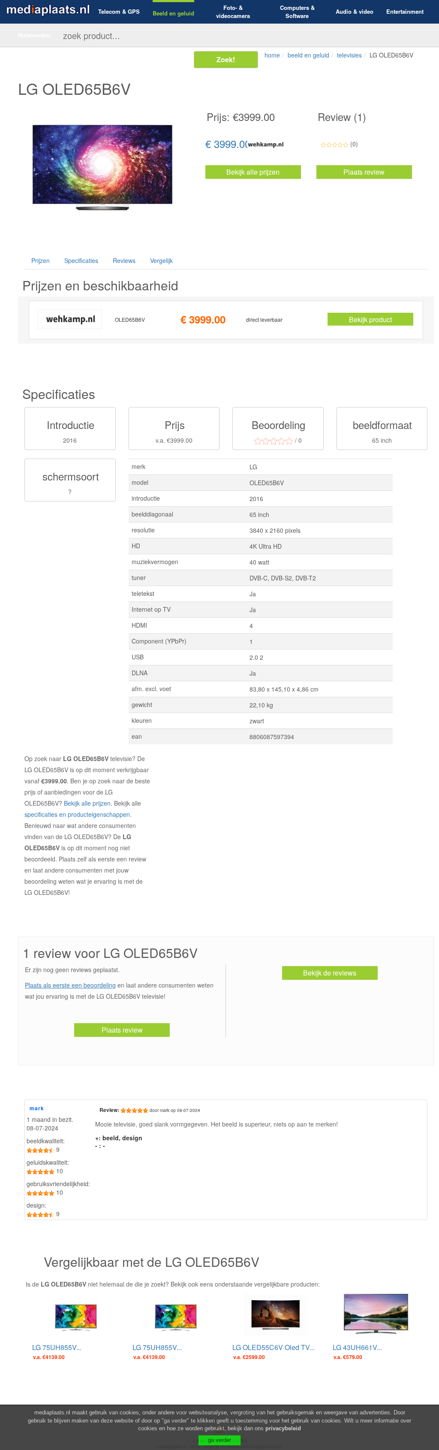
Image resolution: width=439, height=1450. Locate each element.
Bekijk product (370, 319)
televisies (349, 55)
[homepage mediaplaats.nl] (48, 9)
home (272, 55)
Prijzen (40, 260)
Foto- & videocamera (233, 12)
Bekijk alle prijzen (253, 172)
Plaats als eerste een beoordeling (70, 985)
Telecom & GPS (119, 11)
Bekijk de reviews (329, 973)
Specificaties (81, 260)
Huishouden (34, 35)
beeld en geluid (308, 55)
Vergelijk (161, 260)
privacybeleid (283, 1428)
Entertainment (405, 11)
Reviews (124, 260)
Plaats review (364, 172)
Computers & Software (297, 12)
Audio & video (354, 11)
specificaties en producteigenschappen (77, 814)
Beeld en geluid (173, 13)
